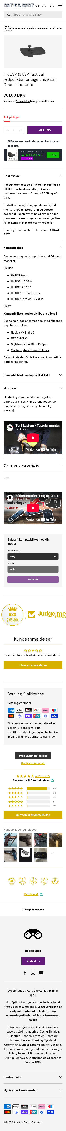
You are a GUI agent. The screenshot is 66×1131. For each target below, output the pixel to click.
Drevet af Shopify (32, 1122)
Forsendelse (23, 101)
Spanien (51, 1053)
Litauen (9, 1049)
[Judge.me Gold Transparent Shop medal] (33, 881)
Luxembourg (24, 1049)
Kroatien (39, 1035)
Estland (15, 1040)
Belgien (54, 1031)
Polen (12, 1053)
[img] (33, 776)
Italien (45, 1044)
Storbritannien (38, 1057)
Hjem (6, 26)
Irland (36, 1044)
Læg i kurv (44, 129)
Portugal (23, 1053)
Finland (26, 1040)
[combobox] (33, 14)
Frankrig (37, 1040)
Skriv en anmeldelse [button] (33, 665)
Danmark (52, 1035)
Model (10, 563)
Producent (13, 550)
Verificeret (31, 894)
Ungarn (26, 1044)
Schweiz (21, 1057)
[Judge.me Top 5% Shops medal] (55, 881)
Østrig (44, 1031)
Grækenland (12, 1044)
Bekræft (33, 579)
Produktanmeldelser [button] (33, 755)
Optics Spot (17, 1122)
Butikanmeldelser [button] (33, 763)
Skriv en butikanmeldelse (33, 814)
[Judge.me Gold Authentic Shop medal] (22, 881)
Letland (56, 1044)
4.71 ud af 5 (42, 776)
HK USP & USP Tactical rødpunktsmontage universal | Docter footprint (33, 29)
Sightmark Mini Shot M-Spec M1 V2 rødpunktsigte (32, 151)
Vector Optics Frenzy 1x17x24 (30, 350)
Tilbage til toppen (33, 909)
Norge (57, 1049)
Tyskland (50, 1040)
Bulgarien (14, 1035)
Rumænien (37, 1053)
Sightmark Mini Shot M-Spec (29, 344)
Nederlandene (43, 1049)
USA (38, 1062)
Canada (27, 1035)
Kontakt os (33, 961)
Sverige (10, 1057)
